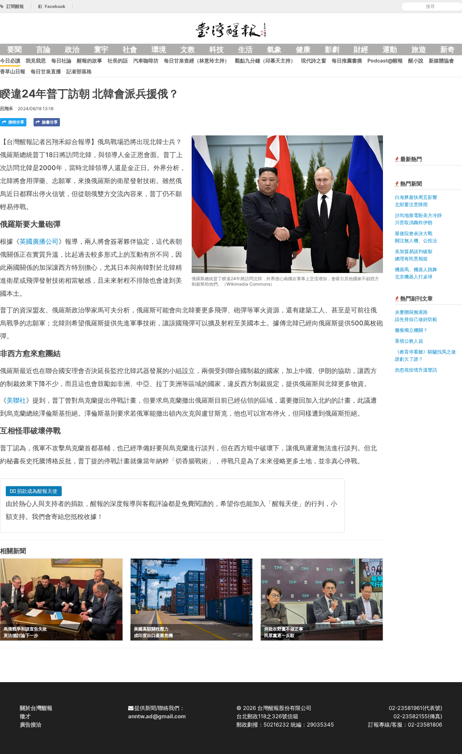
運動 (390, 49)
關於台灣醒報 (36, 708)
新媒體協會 (441, 60)
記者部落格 (79, 71)
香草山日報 (12, 71)
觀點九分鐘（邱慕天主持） (265, 60)
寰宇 (101, 49)
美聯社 (16, 400)
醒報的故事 (89, 60)
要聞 (14, 49)
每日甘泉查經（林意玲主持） (197, 60)
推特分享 (15, 122)
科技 (216, 49)
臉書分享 (49, 122)
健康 (303, 49)
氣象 (274, 49)
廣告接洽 (31, 724)
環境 (159, 49)
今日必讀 (10, 60)
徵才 (25, 716)
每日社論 (61, 60)
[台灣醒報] (231, 29)
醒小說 (415, 60)
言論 (43, 49)
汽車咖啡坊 (145, 60)
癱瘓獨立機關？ (411, 330)
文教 (187, 49)
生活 (245, 49)
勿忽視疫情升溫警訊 (416, 370)
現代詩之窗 (313, 60)
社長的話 (118, 60)
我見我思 (36, 60)
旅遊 (418, 49)
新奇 (447, 49)
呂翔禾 (6, 108)
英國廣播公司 (38, 241)
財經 (361, 49)
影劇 (332, 49)
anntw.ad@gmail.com (157, 716)
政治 (72, 49)
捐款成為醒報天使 (36, 491)
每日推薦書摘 (347, 60)
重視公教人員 (409, 341)
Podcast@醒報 (385, 60)
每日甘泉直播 (46, 71)
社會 (130, 49)
